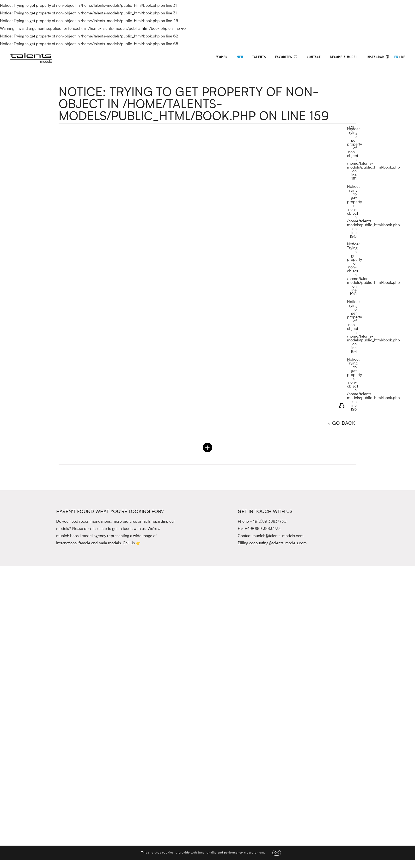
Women (222, 57)
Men (240, 57)
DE (403, 57)
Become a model (344, 57)
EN (396, 57)
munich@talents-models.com (278, 536)
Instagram (376, 57)
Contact (314, 57)
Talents (259, 57)
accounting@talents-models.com (278, 543)
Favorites (283, 57)
